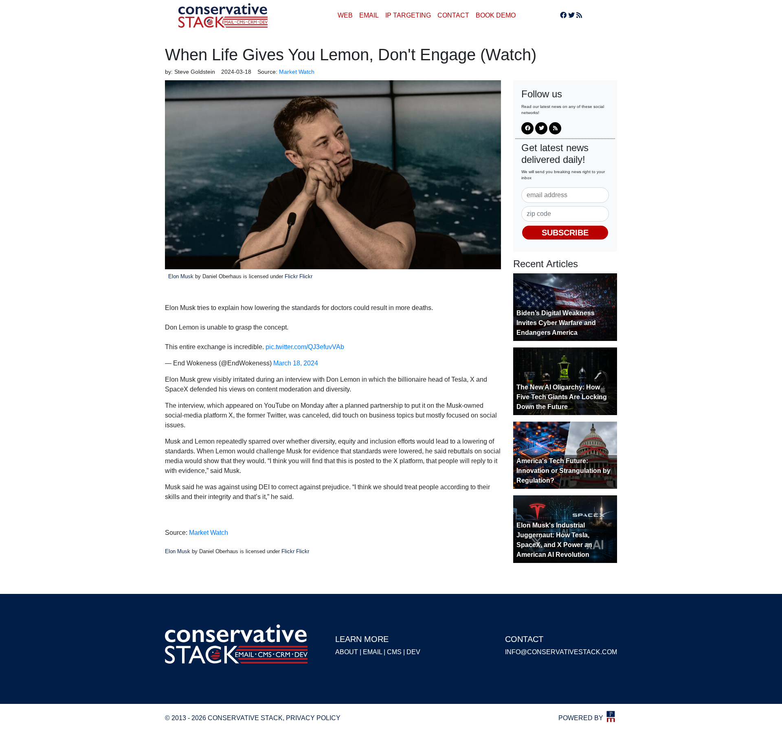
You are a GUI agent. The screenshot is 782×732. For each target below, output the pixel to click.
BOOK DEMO (496, 15)
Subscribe (565, 232)
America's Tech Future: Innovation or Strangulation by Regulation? (563, 470)
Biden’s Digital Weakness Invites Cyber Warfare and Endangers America (556, 323)
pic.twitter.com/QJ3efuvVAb (305, 346)
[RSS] (579, 15)
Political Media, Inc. (611, 716)
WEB (345, 15)
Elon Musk (180, 276)
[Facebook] (563, 15)
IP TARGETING (408, 15)
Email (372, 651)
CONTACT (453, 15)
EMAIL (369, 15)
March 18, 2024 (295, 363)
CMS (394, 651)
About (346, 651)
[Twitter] (571, 15)
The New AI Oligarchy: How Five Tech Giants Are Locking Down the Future (561, 397)
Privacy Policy (313, 717)
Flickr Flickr (298, 276)
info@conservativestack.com (561, 651)
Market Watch (208, 532)
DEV (413, 651)
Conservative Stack (223, 15)
